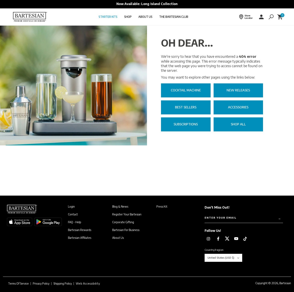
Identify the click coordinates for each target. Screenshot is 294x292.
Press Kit (161, 206)
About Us (118, 237)
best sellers (185, 107)
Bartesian (285, 283)
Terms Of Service (18, 283)
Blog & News (120, 206)
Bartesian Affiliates (79, 237)
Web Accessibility (88, 283)
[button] (271, 17)
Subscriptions (186, 124)
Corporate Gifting (123, 222)
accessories (238, 107)
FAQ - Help (74, 222)
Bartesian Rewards (79, 230)
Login (71, 206)
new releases (238, 90)
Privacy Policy (41, 283)
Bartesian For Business (125, 230)
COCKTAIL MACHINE (186, 90)
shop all (238, 124)
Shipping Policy (62, 283)
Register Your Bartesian (126, 214)
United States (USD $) (221, 257)
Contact (73, 214)
